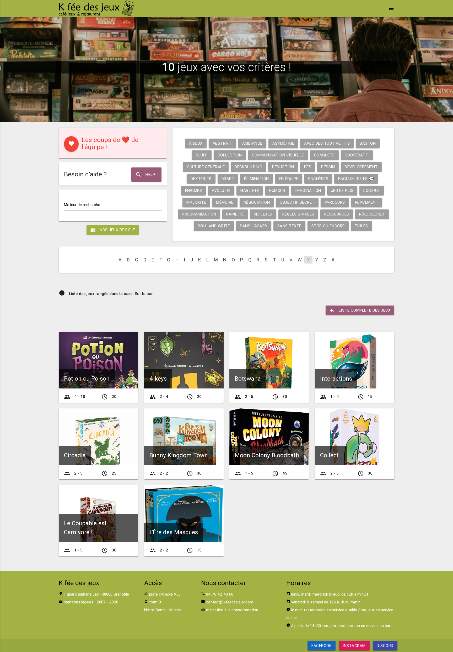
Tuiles (361, 225)
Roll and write (214, 225)
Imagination (308, 190)
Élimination (256, 178)
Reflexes (263, 214)
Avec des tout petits (327, 143)
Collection (230, 155)
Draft (228, 178)
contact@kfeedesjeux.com (229, 602)
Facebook (321, 645)
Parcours (335, 202)
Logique (371, 190)
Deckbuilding (248, 166)
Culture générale (206, 166)
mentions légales (78, 602)
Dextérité (201, 178)
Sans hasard (253, 225)
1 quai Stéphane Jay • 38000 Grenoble (96, 594)
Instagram (354, 645)
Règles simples (298, 214)
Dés (307, 166)
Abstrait (222, 143)
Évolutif (221, 190)
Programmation (199, 214)
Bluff (202, 155)
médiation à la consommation (232, 609)
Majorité (196, 202)
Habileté (249, 190)
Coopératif (357, 155)
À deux (196, 143)
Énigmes (193, 190)
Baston (368, 143)
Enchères (318, 178)
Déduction (283, 166)
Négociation (257, 202)
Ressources (336, 214)
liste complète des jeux (360, 310)
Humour (277, 190)
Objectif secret (297, 202)
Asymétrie (283, 143)
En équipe (289, 178)
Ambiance (252, 143)
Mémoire (225, 202)
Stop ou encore (328, 225)
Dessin (328, 166)
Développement (361, 166)
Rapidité (235, 214)
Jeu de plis (342, 190)
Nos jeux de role (112, 230)
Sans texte (289, 225)
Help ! (146, 174)
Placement (367, 202)
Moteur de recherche (82, 204)
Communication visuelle (278, 155)
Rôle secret (372, 214)
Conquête (324, 155)
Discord (385, 645)
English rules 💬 (356, 178)
